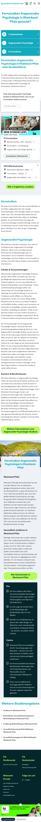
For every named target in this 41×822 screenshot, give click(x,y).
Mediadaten (25, 764)
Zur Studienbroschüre (8, 819)
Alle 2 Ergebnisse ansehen (20, 186)
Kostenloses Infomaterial (17, 156)
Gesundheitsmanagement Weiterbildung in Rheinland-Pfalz (19, 738)
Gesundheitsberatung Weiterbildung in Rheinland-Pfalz (18, 730)
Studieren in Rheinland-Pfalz (14, 710)
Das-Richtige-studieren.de (10, 783)
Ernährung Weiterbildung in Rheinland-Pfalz (20, 724)
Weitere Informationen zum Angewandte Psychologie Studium (20, 430)
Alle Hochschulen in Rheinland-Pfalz (20, 576)
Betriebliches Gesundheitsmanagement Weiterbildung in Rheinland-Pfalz (18, 717)
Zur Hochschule (21, 819)
